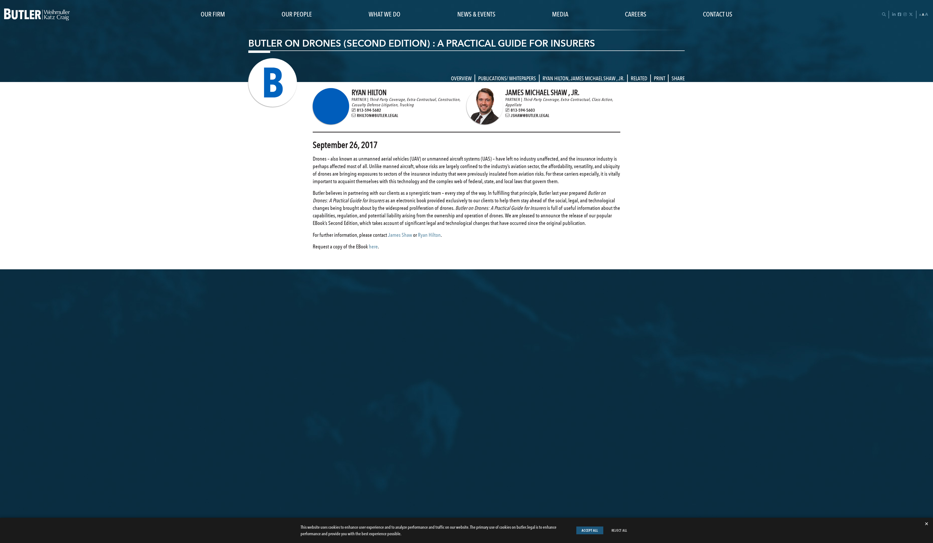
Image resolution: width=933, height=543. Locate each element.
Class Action (602, 99)
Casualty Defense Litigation (374, 104)
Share (678, 78)
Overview (461, 78)
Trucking (406, 104)
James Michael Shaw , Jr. (597, 78)
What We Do (384, 14)
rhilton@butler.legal (377, 115)
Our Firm (213, 14)
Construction (448, 99)
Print (659, 78)
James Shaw (400, 235)
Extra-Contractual (421, 99)
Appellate (513, 104)
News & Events (476, 14)
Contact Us (717, 14)
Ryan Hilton (556, 78)
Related (639, 78)
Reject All (619, 530)
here (373, 246)
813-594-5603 (522, 110)
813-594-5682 (368, 110)
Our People (297, 14)
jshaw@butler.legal (529, 115)
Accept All (590, 530)
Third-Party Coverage (387, 99)
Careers (635, 14)
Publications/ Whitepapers (507, 78)
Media (560, 14)
